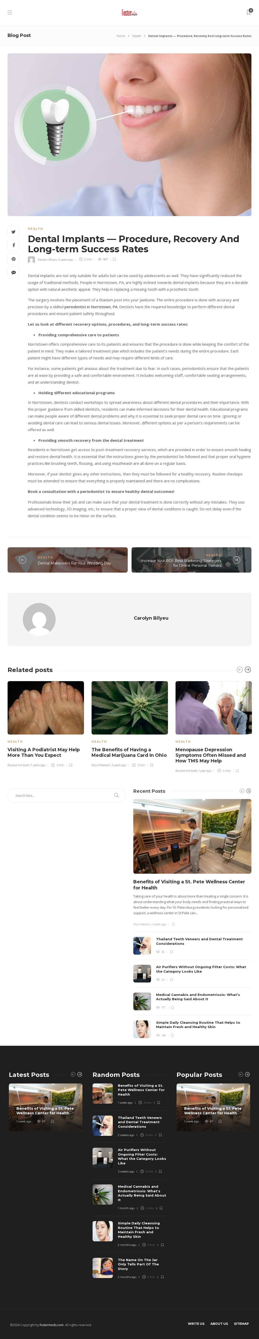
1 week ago (159, 924)
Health (136, 36)
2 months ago (127, 1245)
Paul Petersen (101, 765)
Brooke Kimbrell (18, 765)
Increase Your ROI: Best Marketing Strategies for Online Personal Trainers (181, 563)
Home (121, 36)
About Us (219, 1324)
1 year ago (205, 770)
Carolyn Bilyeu (47, 259)
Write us (196, 1324)
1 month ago (126, 1208)
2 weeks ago (126, 1135)
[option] (46, 723)
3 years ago (119, 765)
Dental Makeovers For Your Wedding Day (74, 563)
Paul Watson (141, 924)
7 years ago (38, 765)
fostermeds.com (51, 1325)
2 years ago (65, 259)
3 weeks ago (126, 1171)
